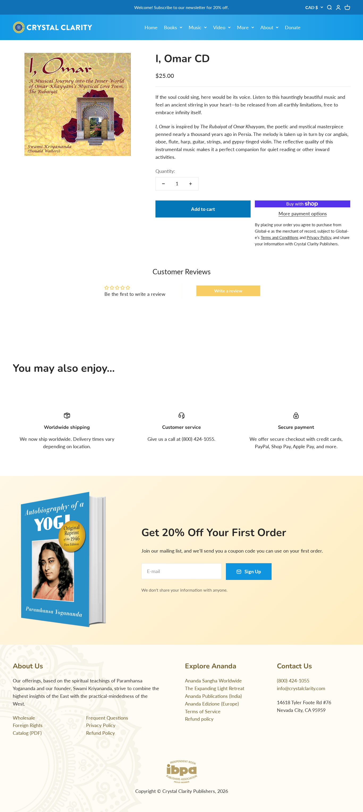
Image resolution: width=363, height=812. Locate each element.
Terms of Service (203, 711)
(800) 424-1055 (293, 680)
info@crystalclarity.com (301, 688)
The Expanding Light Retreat (214, 688)
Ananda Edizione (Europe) (212, 704)
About (266, 27)
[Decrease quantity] (163, 183)
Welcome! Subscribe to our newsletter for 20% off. (181, 7)
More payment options (302, 213)
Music (195, 27)
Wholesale (24, 718)
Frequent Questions (107, 718)
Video (219, 27)
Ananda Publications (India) (213, 696)
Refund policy (199, 719)
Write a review (228, 290)
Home (151, 27)
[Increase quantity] (190, 183)
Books (170, 27)
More (243, 27)
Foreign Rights (28, 725)
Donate (293, 27)
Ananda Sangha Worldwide (213, 680)
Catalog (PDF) (27, 733)
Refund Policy (100, 733)
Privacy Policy (100, 725)
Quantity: (165, 171)
